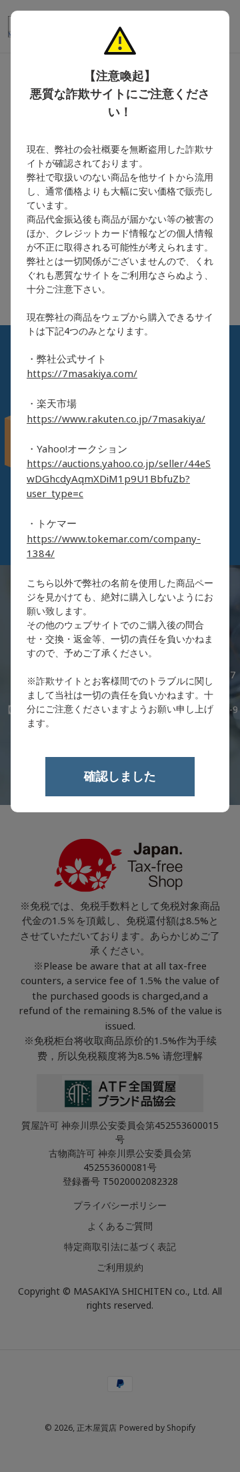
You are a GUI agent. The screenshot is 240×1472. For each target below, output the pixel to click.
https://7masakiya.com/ (82, 374)
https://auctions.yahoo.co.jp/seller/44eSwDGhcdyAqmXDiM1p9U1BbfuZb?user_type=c (119, 478)
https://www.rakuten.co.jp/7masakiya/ (116, 419)
